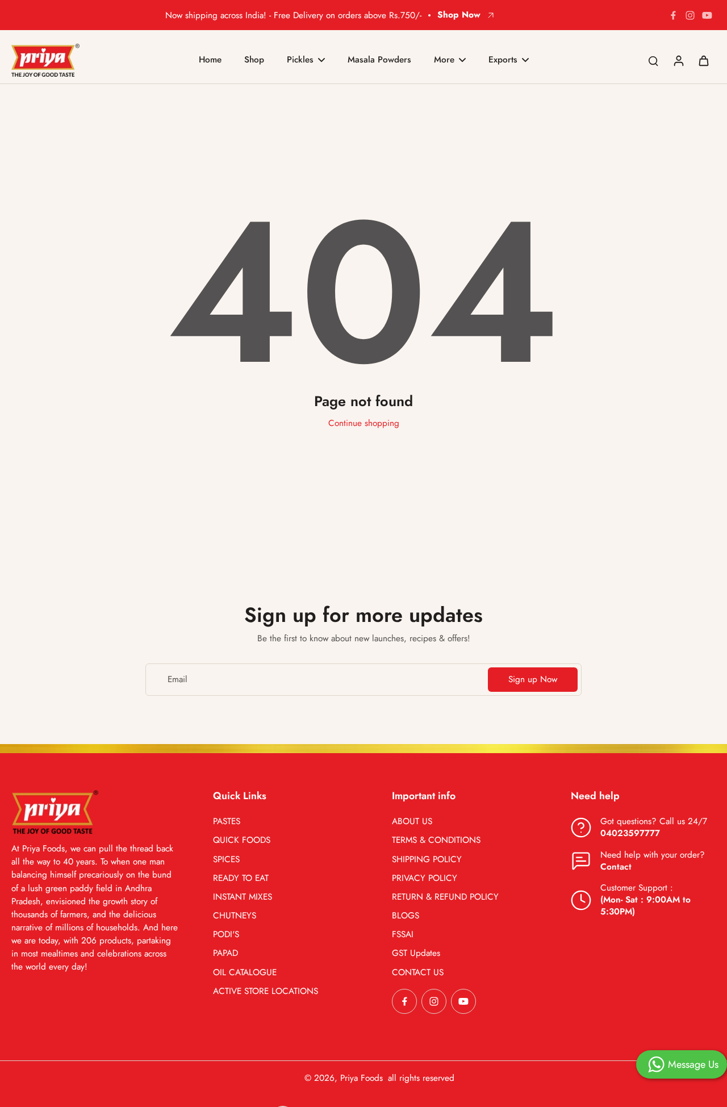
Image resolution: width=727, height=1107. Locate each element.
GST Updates (416, 953)
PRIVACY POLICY (424, 878)
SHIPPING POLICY (427, 860)
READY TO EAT (241, 878)
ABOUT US (412, 822)
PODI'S (226, 935)
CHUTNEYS (234, 916)
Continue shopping (363, 423)
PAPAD (225, 953)
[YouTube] (707, 15)
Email (177, 680)
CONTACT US (418, 973)
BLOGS (405, 916)
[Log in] (678, 60)
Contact (616, 866)
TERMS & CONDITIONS (436, 840)
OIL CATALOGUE (245, 973)
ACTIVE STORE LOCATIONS (265, 991)
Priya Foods (361, 1078)
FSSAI (402, 935)
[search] (653, 60)
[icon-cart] (703, 60)
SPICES (226, 860)
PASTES (226, 822)
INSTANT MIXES (242, 897)
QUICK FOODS (241, 840)
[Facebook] (673, 15)
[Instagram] (690, 15)
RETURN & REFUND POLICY (445, 897)
